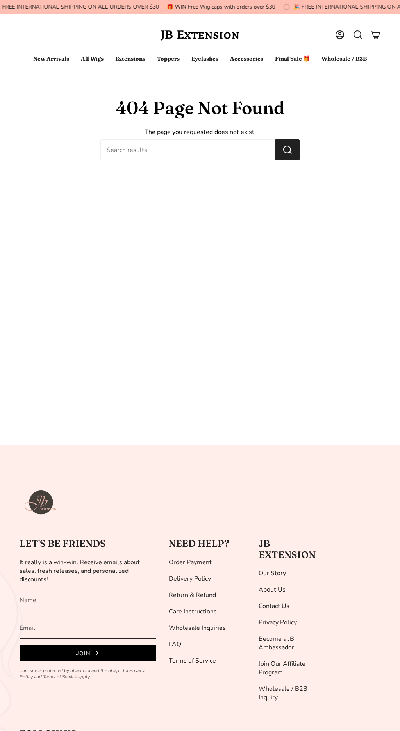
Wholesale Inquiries (197, 628)
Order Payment (190, 562)
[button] (358, 34)
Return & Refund (192, 595)
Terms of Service (60, 677)
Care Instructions (193, 611)
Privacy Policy (278, 622)
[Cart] (376, 34)
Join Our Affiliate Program (282, 668)
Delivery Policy (190, 578)
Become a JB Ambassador (276, 643)
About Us (272, 589)
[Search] (287, 149)
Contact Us (274, 606)
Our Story (272, 573)
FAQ (175, 644)
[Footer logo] (41, 502)
